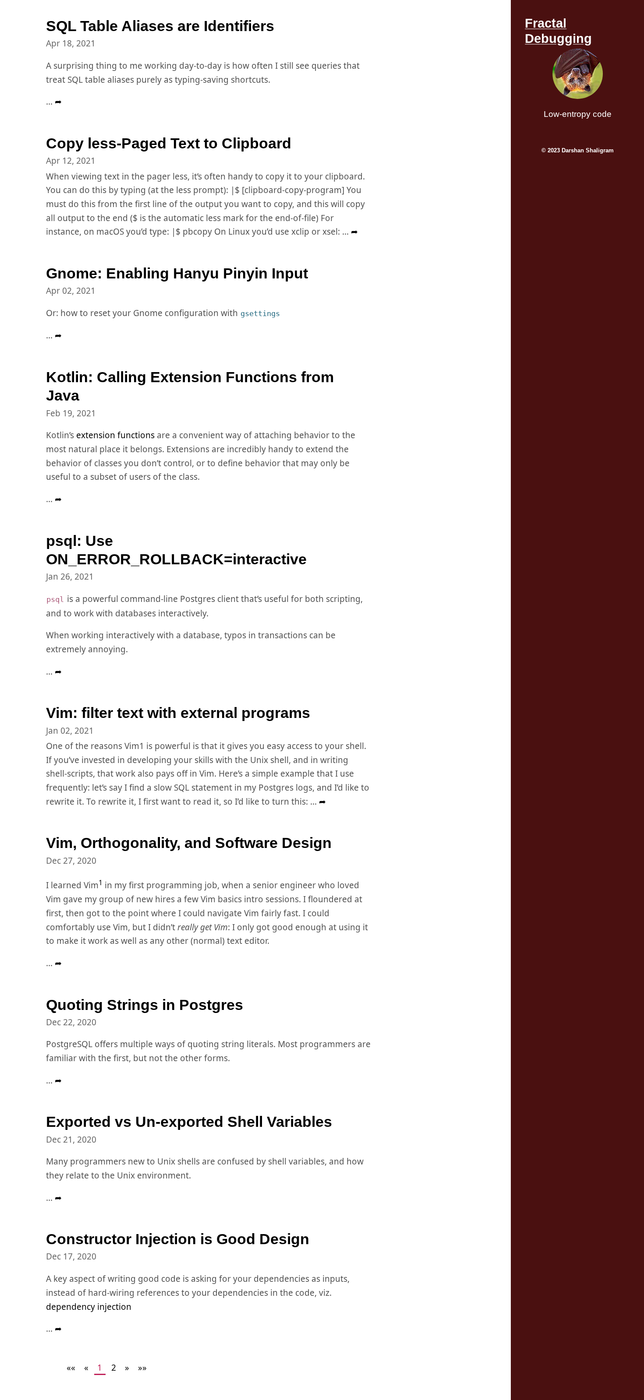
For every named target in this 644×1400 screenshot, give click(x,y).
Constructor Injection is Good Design (177, 1239)
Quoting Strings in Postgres (144, 1004)
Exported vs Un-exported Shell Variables (189, 1121)
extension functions (115, 435)
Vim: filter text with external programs (178, 712)
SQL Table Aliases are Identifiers (160, 26)
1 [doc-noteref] (101, 882)
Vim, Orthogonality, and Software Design (189, 842)
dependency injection (88, 1306)
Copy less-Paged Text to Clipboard (168, 143)
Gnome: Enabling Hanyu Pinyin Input (177, 273)
